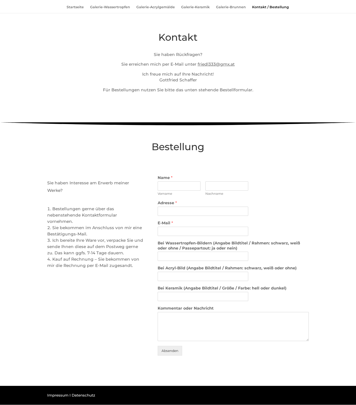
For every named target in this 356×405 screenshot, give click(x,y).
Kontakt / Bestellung (270, 7)
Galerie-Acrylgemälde (155, 7)
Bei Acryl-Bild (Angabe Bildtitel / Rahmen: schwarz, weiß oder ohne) (227, 268)
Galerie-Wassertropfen (110, 7)
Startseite (75, 7)
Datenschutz (83, 395)
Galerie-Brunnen (231, 7)
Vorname (165, 193)
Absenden (170, 351)
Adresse (167, 203)
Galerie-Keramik (195, 7)
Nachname (214, 193)
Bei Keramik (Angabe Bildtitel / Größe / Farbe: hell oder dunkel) (222, 288)
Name (165, 177)
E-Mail (165, 223)
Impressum (58, 395)
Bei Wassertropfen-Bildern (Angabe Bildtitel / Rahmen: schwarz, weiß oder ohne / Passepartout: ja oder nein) (229, 245)
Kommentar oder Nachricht (186, 308)
